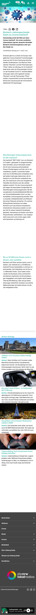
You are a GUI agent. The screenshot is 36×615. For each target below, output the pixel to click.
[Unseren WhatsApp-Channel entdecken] (28, 589)
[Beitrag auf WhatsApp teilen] (10, 29)
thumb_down (25, 610)
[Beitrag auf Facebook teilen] (13, 29)
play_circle (28, 610)
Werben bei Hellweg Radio (11, 556)
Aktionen (5, 523)
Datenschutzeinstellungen (9, 589)
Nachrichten (6, 518)
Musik (4, 534)
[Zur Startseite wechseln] (6, 3)
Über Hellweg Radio (8, 550)
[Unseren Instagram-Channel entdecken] (34, 589)
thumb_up (32, 610)
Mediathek (5, 545)
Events (4, 529)
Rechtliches (6, 561)
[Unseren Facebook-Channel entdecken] (31, 589)
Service (4, 539)
